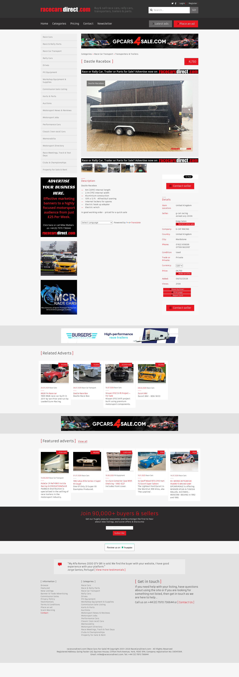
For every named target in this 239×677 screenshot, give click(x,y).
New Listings (47, 591)
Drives (46, 65)
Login (182, 3)
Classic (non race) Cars (54, 131)
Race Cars (48, 37)
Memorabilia (49, 138)
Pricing (74, 23)
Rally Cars (48, 58)
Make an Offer (184, 274)
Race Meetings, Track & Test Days (57, 154)
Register (193, 3)
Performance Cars (52, 124)
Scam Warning (48, 610)
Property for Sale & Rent (55, 169)
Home (44, 23)
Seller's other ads (186, 224)
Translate (136, 222)
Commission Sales (50, 596)
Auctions (47, 103)
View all (82, 441)
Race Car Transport (103, 54)
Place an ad (187, 23)
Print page (178, 292)
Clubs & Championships (54, 162)
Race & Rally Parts (52, 44)
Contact (88, 23)
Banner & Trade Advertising (54, 593)
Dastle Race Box (80, 393)
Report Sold (178, 295)
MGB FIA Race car (49, 393)
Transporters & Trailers (126, 54)
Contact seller (181, 186)
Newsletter (105, 23)
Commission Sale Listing (55, 89)
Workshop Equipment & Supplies (54, 80)
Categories (59, 23)
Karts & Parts (49, 96)
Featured (45, 588)
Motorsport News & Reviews (57, 110)
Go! (194, 10)
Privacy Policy (48, 599)
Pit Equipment (50, 72)
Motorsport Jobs (51, 117)
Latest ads (161, 23)
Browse (44, 585)
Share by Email (177, 289)
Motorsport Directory (53, 145)
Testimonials (47, 602)
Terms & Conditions (50, 604)
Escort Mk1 (142, 393)
